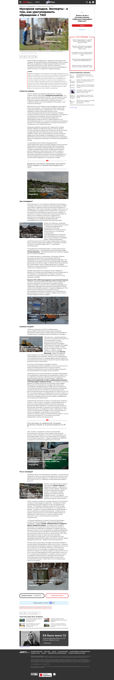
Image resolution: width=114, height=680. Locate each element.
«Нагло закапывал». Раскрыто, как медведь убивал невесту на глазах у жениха (85, 96)
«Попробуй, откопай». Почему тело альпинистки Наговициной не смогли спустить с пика (85, 91)
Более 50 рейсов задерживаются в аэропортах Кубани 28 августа (82, 60)
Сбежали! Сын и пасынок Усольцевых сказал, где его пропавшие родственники (85, 101)
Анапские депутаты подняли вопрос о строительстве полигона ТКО (33, 625)
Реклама (54, 651)
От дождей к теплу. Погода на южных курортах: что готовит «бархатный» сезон (82, 54)
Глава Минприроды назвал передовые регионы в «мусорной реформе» (59, 620)
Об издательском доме (36, 651)
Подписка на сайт (35, 653)
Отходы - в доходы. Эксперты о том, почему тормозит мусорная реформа (47, 190)
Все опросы (82, 29)
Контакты (43, 653)
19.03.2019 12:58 (22, 6)
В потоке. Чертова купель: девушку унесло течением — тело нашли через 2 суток (82, 48)
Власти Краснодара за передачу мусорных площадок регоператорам (34, 620)
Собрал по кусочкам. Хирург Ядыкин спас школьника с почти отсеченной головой (85, 86)
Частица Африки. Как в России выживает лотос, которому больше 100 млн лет (84, 76)
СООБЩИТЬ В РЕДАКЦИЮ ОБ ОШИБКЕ (76, 653)
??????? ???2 (73, 107)
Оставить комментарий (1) (57, 595)
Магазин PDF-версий (63, 651)
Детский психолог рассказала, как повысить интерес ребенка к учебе (82, 66)
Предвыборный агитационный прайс (57, 653)
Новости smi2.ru (24, 646)
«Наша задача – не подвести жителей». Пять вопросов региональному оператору (47, 460)
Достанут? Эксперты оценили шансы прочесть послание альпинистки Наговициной (85, 81)
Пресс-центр (47, 651)
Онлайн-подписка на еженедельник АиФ (80, 651)
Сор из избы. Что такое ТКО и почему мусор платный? (47, 315)
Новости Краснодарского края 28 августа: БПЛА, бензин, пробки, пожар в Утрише (82, 41)
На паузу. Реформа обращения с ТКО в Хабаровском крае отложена (44, 581)
